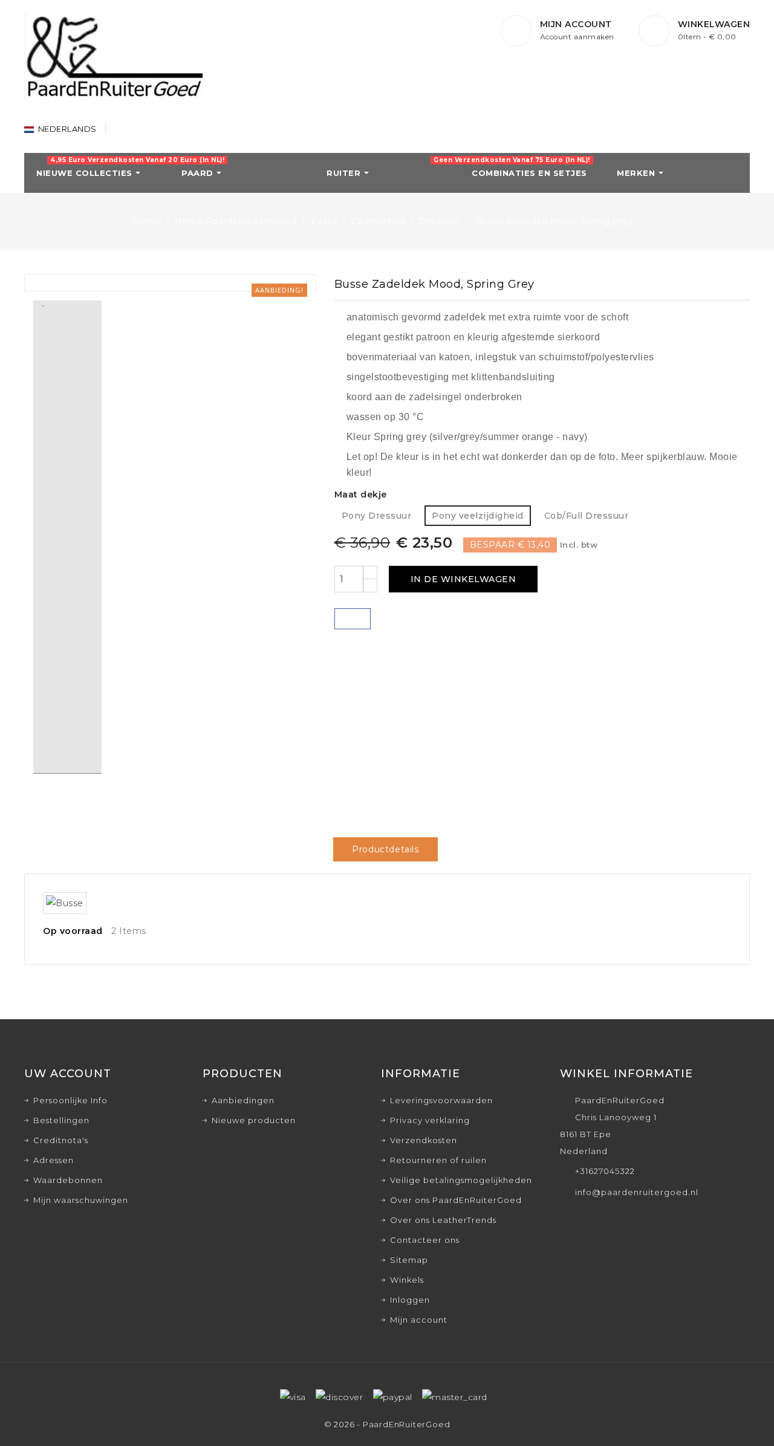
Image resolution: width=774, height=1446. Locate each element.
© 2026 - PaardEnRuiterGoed (387, 1424)
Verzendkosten (423, 1140)
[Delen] (352, 619)
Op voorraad (73, 931)
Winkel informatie (626, 1073)
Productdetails (385, 849)
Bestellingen (61, 1120)
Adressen (53, 1160)
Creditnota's (60, 1140)
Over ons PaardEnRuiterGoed (456, 1200)
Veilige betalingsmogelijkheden (461, 1180)
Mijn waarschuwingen (80, 1200)
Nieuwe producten (254, 1120)
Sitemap (409, 1260)
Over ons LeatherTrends (443, 1220)
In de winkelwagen (463, 579)
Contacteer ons (425, 1240)
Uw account (67, 1073)
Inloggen (410, 1300)
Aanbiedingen (243, 1100)
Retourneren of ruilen (438, 1160)
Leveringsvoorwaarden (441, 1100)
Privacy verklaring (430, 1120)
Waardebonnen (68, 1180)
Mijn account (418, 1319)
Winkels (407, 1280)
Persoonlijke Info (70, 1100)
